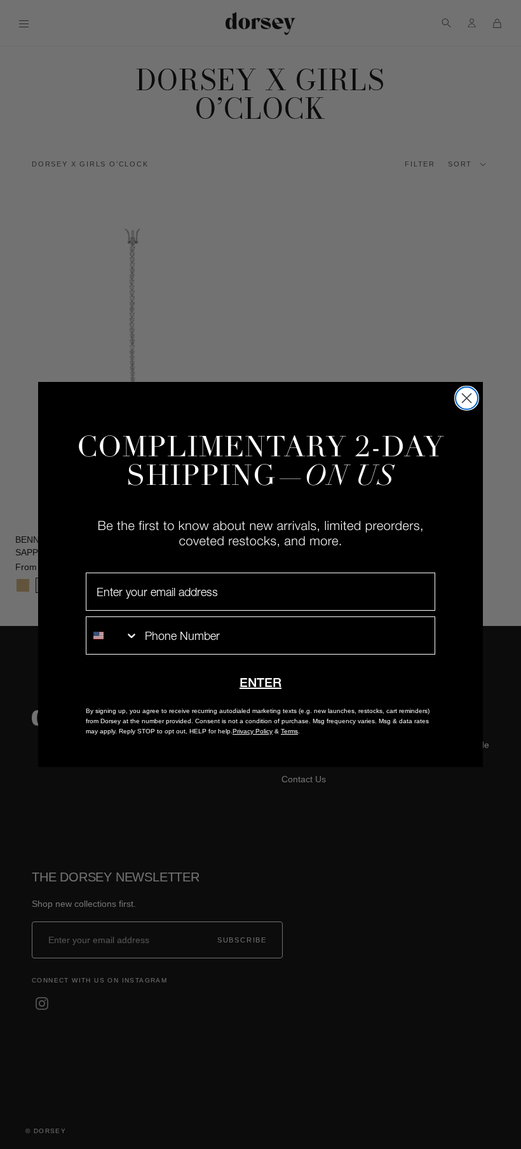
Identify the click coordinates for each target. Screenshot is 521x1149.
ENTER (260, 682)
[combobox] (112, 635)
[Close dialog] (467, 398)
